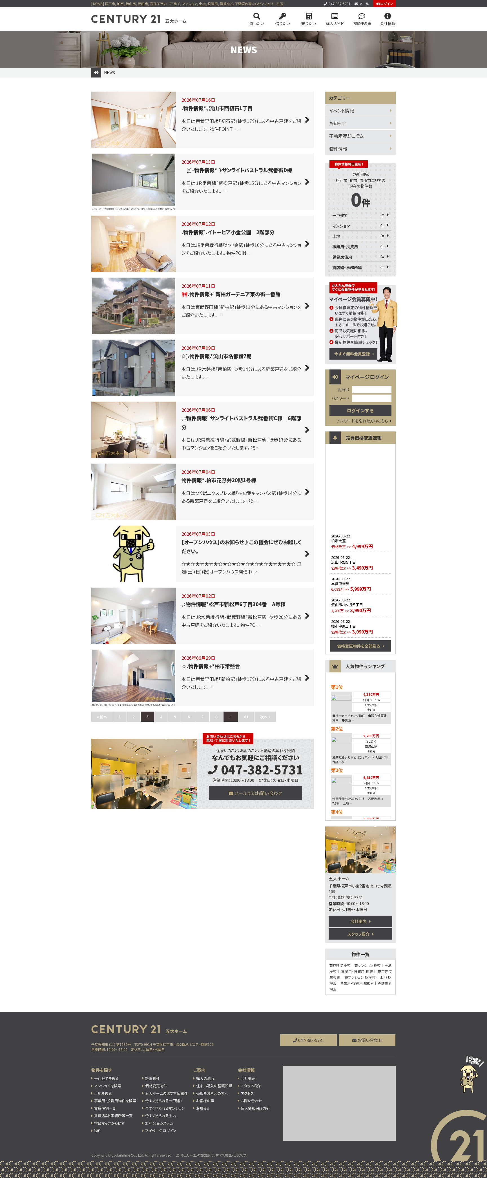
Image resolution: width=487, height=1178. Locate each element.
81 (246, 716)
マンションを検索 (107, 1085)
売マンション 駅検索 (360, 977)
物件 (97, 1130)
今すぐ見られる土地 (160, 1115)
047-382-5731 (340, 3)
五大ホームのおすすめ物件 (166, 1093)
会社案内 (358, 921)
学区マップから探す (109, 1123)
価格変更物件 (156, 1085)
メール (364, 3)
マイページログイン (160, 1130)
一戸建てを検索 (106, 1078)
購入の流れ (205, 1078)
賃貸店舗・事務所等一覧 (113, 1115)
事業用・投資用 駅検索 (357, 983)
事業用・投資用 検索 (357, 971)
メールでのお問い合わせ (258, 793)
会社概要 (248, 1078)
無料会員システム (159, 1123)
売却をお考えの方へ (212, 1093)
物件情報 (338, 148)
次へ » (265, 716)
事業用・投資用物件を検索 (115, 1100)
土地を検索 (103, 1093)
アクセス (247, 1093)
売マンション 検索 (367, 965)
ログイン (386, 3)
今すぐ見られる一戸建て (164, 1100)
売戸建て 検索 (339, 965)
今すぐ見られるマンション (165, 1108)
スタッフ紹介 (358, 934)
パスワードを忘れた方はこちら (362, 421)
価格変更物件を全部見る (358, 646)
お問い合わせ (370, 1040)
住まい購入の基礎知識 (214, 1085)
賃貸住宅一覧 (105, 1108)
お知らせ (337, 123)
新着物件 (152, 1078)
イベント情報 (341, 110)
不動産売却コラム (346, 135)
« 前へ (102, 716)
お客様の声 (361, 23)
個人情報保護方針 (255, 1108)
